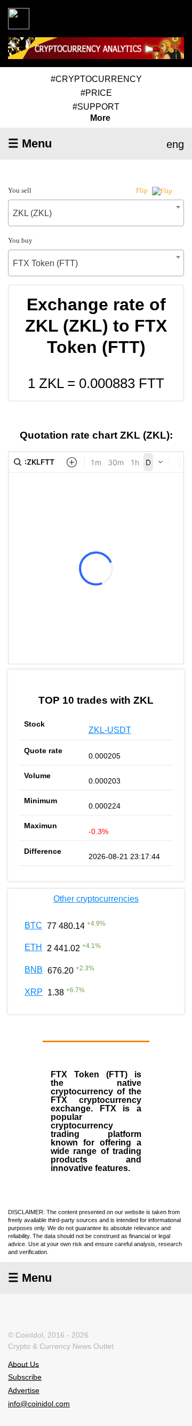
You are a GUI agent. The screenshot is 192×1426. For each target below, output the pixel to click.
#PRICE (96, 92)
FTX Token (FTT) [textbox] (45, 263)
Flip (142, 190)
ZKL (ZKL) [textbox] (32, 213)
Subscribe (25, 1377)
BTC (33, 925)
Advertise (23, 1390)
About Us (23, 1363)
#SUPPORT (96, 106)
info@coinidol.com (39, 1403)
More (100, 118)
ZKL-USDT (110, 730)
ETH (33, 947)
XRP (34, 991)
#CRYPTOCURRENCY (96, 79)
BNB (34, 969)
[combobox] (96, 213)
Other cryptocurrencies (96, 898)
